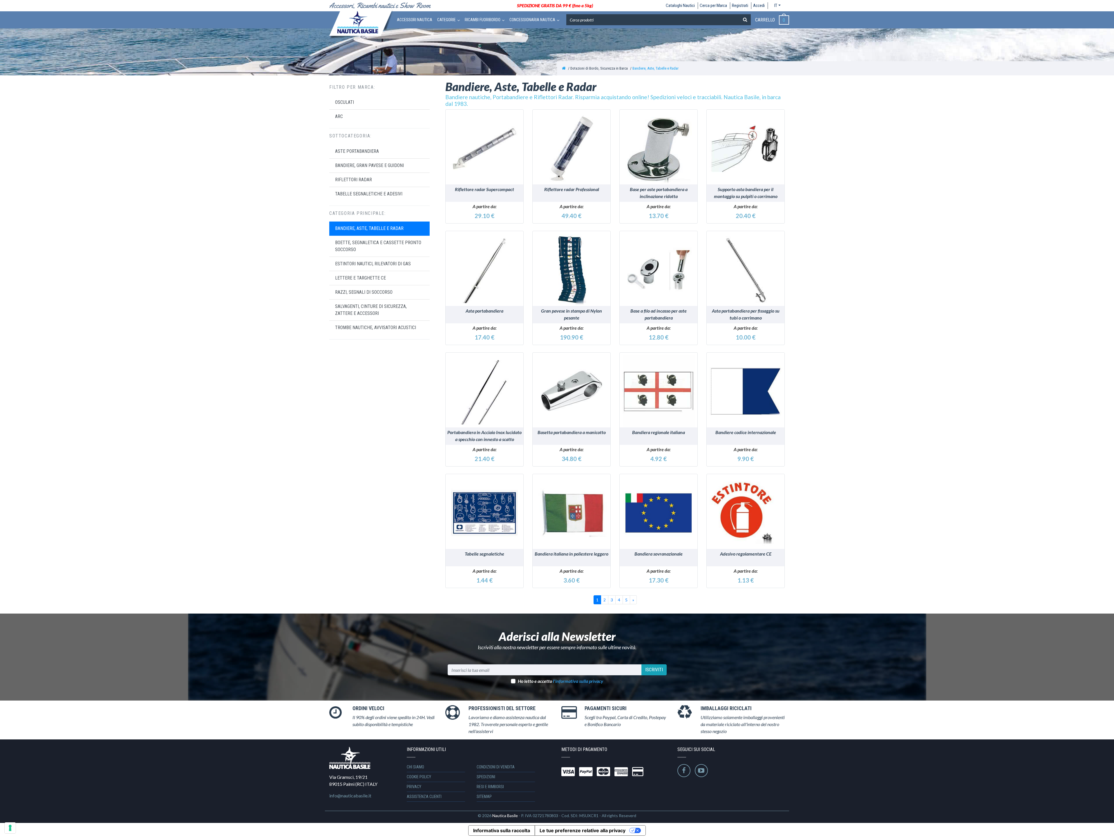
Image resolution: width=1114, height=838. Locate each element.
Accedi (759, 5)
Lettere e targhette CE (360, 278)
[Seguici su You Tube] (701, 770)
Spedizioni (486, 776)
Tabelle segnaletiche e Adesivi (368, 194)
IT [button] (775, 5)
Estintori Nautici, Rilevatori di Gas (373, 263)
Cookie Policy (419, 776)
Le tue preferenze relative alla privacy (582, 830)
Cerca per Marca (713, 5)
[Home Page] (564, 68)
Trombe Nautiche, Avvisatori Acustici (375, 327)
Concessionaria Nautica (532, 19)
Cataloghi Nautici (680, 5)
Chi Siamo (415, 767)
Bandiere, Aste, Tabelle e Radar (655, 68)
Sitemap (484, 796)
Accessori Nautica (414, 19)
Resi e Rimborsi (490, 786)
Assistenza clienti (424, 796)
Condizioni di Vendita (496, 767)
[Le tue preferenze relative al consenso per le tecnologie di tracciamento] (10, 827)
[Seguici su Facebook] (683, 770)
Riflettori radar (353, 179)
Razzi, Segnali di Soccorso (364, 292)
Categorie (446, 19)
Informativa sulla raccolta (501, 830)
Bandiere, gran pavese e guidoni (369, 165)
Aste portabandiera (357, 151)
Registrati (740, 5)
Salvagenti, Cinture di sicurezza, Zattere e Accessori (371, 310)
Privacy (414, 786)
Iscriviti (654, 669)
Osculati (344, 102)
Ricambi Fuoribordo (482, 19)
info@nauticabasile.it (350, 795)
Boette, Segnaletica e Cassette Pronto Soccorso (378, 246)
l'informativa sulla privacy (578, 681)
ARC (339, 116)
